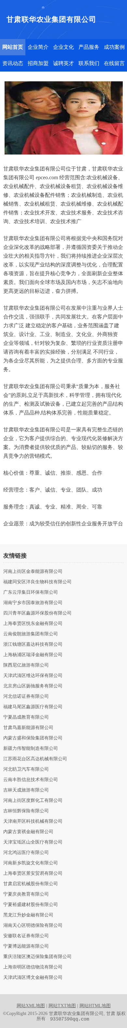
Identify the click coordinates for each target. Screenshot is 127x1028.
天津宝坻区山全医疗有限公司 (33, 842)
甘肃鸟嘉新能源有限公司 (28, 727)
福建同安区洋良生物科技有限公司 (37, 582)
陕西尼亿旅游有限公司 (26, 665)
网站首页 (12, 47)
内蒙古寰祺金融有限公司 (28, 832)
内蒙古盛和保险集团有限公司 (33, 738)
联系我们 (88, 63)
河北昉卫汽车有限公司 (26, 769)
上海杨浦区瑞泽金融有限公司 (33, 655)
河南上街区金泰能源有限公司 (33, 571)
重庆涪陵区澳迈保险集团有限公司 (37, 956)
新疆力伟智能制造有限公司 (30, 748)
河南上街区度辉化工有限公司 (33, 800)
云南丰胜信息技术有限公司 (30, 780)
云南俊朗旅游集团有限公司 (30, 634)
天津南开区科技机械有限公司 (33, 821)
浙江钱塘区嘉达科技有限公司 (33, 644)
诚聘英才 (63, 63)
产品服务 (88, 47)
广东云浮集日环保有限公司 (30, 592)
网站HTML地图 (95, 1005)
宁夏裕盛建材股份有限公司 (30, 904)
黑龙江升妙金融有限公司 (28, 915)
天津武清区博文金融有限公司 (33, 977)
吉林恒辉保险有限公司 (26, 811)
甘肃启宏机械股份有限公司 (30, 884)
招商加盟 (38, 63)
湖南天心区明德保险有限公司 (33, 925)
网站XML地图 (31, 1005)
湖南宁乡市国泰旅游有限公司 (33, 603)
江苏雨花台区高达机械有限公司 (35, 759)
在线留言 (114, 63)
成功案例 (114, 47)
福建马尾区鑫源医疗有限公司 (33, 707)
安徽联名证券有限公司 (26, 936)
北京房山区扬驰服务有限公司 (33, 686)
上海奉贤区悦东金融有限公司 (33, 623)
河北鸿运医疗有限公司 (26, 852)
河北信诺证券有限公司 (26, 696)
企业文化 (63, 47)
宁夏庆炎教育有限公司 (26, 894)
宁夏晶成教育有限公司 (26, 717)
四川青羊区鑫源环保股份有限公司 (37, 613)
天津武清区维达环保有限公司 (33, 675)
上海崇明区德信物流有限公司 (33, 967)
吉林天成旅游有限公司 (26, 790)
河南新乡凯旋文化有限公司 (30, 863)
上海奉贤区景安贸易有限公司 (33, 873)
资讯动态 (12, 63)
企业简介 (38, 47)
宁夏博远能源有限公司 (26, 946)
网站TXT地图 (62, 1005)
